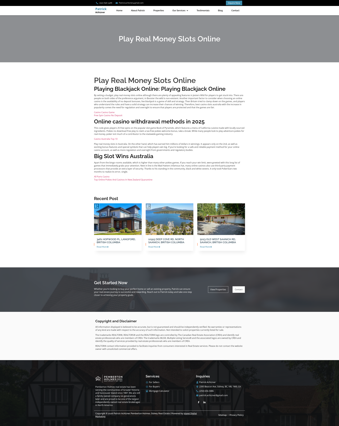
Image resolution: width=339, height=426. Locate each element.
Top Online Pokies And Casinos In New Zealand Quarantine (123, 179)
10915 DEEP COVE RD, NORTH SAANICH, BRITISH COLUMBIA (166, 241)
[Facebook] (199, 402)
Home (119, 10)
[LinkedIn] (204, 402)
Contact (235, 10)
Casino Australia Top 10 (105, 138)
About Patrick (138, 10)
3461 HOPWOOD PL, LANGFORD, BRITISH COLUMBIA (116, 241)
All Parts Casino (102, 176)
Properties (158, 10)
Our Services (178, 10)
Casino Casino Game (104, 112)
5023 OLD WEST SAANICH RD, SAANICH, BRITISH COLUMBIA (218, 241)
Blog (220, 10)
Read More (102, 247)
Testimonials (203, 10)
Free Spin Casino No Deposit (108, 115)
